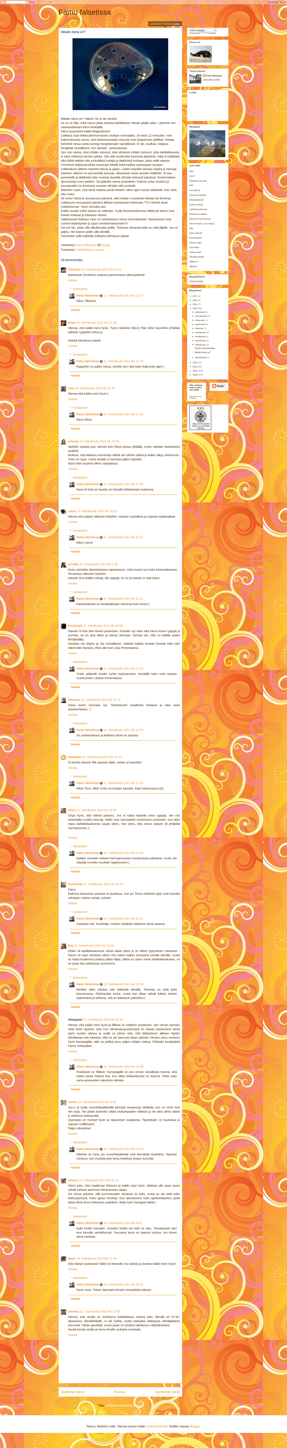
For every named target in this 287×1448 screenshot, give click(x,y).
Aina (191, 171)
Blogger (195, 1426)
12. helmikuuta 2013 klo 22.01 (103, 1019)
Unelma (73, 1311)
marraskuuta (201, 316)
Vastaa (72, 280)
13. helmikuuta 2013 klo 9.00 (97, 1102)
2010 (195, 371)
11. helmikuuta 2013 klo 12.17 (123, 295)
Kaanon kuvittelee (197, 195)
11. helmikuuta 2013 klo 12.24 (123, 730)
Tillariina (74, 269)
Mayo (72, 1258)
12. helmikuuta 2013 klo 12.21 (123, 918)
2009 (195, 375)
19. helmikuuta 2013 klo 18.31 (123, 1284)
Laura (72, 511)
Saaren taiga (195, 242)
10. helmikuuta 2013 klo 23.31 (97, 511)
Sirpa (71, 322)
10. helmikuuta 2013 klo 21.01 (101, 269)
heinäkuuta (200, 332)
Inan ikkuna (194, 190)
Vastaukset (80, 289)
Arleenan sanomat (198, 181)
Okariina (74, 699)
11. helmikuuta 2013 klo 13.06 (96, 810)
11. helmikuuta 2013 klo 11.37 (101, 699)
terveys (99, 249)
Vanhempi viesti (167, 1392)
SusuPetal (194, 247)
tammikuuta (201, 357)
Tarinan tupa (195, 252)
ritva (71, 388)
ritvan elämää (195, 233)
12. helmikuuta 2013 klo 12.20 (123, 852)
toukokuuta (200, 340)
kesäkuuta (200, 336)
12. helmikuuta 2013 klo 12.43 (94, 945)
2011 (195, 366)
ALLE (191, 176)
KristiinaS (75, 625)
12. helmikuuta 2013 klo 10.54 (103, 884)
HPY (191, 185)
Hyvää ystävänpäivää (205, 348)
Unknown (74, 757)
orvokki (73, 564)
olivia (72, 810)
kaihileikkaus (84, 249)
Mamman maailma (198, 214)
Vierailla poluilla (196, 257)
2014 (195, 304)
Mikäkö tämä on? (203, 352)
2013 (195, 308)
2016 (195, 300)
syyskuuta (200, 324)
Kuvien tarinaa (196, 204)
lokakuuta (200, 320)
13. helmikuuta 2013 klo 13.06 (123, 984)
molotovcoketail (156, 1426)
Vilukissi (193, 266)
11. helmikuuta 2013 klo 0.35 (99, 564)
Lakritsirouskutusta (198, 209)
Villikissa (193, 261)
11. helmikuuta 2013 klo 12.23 (123, 668)
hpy (70, 945)
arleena (73, 441)
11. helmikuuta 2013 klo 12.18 (123, 361)
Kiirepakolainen (196, 200)
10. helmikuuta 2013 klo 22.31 (99, 441)
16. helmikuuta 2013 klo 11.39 (96, 1258)
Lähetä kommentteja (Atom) (124, 1405)
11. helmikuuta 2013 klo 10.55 (103, 625)
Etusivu (120, 1392)
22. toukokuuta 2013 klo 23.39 (100, 1311)
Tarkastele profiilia (211, 80)
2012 (195, 362)
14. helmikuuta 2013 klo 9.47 (122, 1223)
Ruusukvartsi (195, 238)
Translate (211, 33)
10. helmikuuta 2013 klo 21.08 (96, 322)
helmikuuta (200, 344)
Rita (191, 228)
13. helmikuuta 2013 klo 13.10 (123, 1149)
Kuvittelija (75, 884)
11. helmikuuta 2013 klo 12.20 (123, 484)
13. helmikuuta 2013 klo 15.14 (99, 1180)
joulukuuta (200, 312)
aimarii (73, 1180)
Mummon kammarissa (199, 219)
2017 (195, 296)
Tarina (72, 1102)
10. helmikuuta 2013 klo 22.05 (95, 388)
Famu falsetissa (84, 12)
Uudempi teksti (72, 1392)
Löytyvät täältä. (196, 281)
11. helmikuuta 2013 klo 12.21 (123, 537)
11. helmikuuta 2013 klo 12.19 (123, 414)
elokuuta (199, 328)
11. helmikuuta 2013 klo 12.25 (123, 783)
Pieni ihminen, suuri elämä (201, 223)
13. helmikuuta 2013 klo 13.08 (123, 1066)
